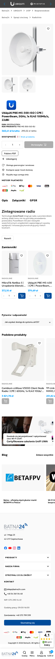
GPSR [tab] (33, 200)
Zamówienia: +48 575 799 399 (17, 615)
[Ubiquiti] (17, 4)
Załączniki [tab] (18, 200)
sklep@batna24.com (15, 589)
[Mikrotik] (38, 4)
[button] (24, 654)
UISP (28, 10)
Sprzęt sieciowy (20, 17)
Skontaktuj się (28, 622)
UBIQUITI (17, 10)
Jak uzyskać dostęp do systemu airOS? (22, 321)
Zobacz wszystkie (44, 454)
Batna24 (5, 10)
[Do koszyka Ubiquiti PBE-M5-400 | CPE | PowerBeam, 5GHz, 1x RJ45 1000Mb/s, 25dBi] (48, 296)
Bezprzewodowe (42, 10)
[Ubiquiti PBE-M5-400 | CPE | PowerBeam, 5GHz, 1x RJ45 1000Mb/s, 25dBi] (40, 263)
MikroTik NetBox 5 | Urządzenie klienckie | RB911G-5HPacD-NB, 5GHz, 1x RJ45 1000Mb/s (14, 284)
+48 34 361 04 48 (14, 593)
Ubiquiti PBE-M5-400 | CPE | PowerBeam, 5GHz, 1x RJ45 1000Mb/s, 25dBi (40, 284)
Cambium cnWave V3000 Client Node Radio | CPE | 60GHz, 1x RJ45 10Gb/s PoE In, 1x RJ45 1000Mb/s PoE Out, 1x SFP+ (23, 389)
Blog (4, 455)
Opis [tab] (5, 200)
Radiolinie (37, 17)
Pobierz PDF (10, 153)
